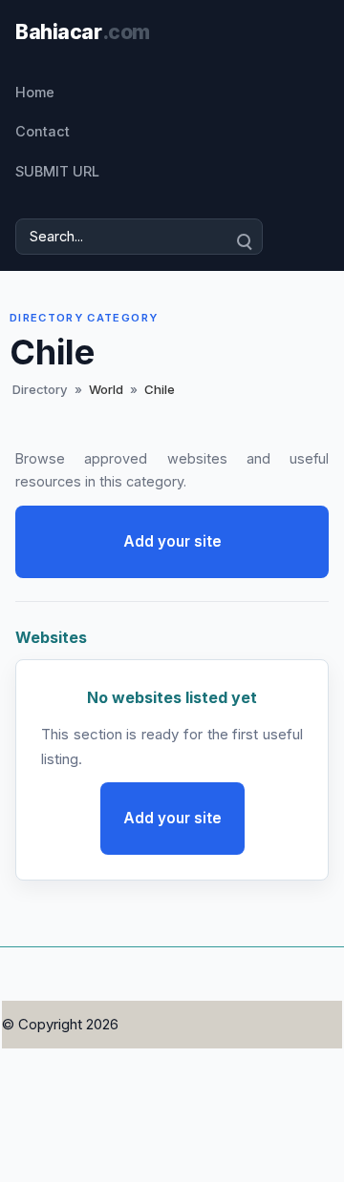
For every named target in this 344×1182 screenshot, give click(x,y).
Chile (159, 389)
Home (34, 92)
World (106, 389)
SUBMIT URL (57, 171)
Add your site (172, 541)
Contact (42, 131)
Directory (40, 389)
